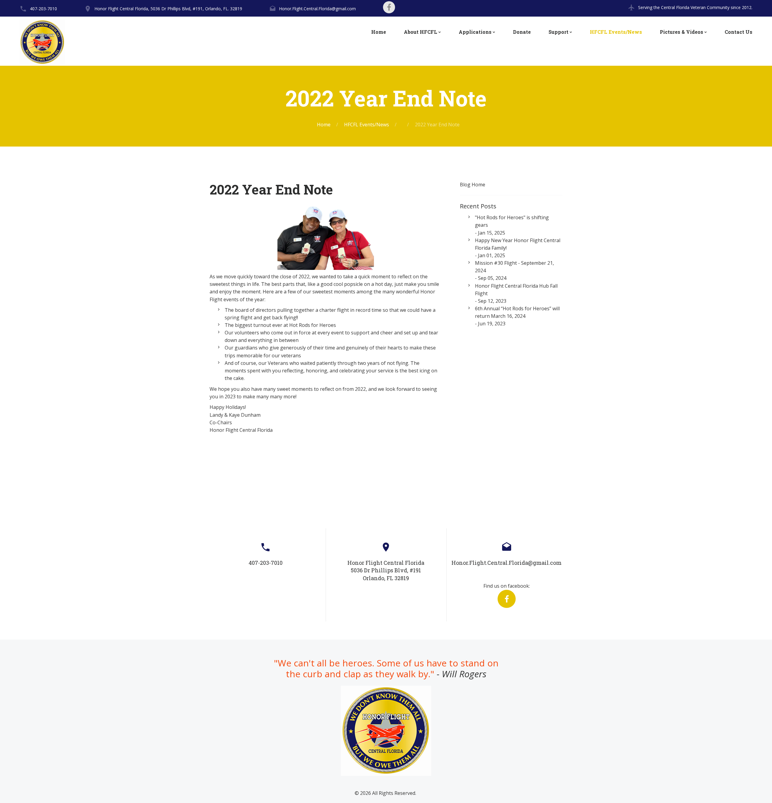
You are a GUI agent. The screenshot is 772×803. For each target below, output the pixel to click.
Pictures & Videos (681, 32)
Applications (475, 32)
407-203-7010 (43, 8)
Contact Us (738, 32)
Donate (522, 32)
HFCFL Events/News (616, 32)
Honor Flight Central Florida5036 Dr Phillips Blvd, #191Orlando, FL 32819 (385, 570)
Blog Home (472, 184)
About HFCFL (420, 32)
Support (558, 32)
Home (378, 32)
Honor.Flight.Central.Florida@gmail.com (317, 8)
